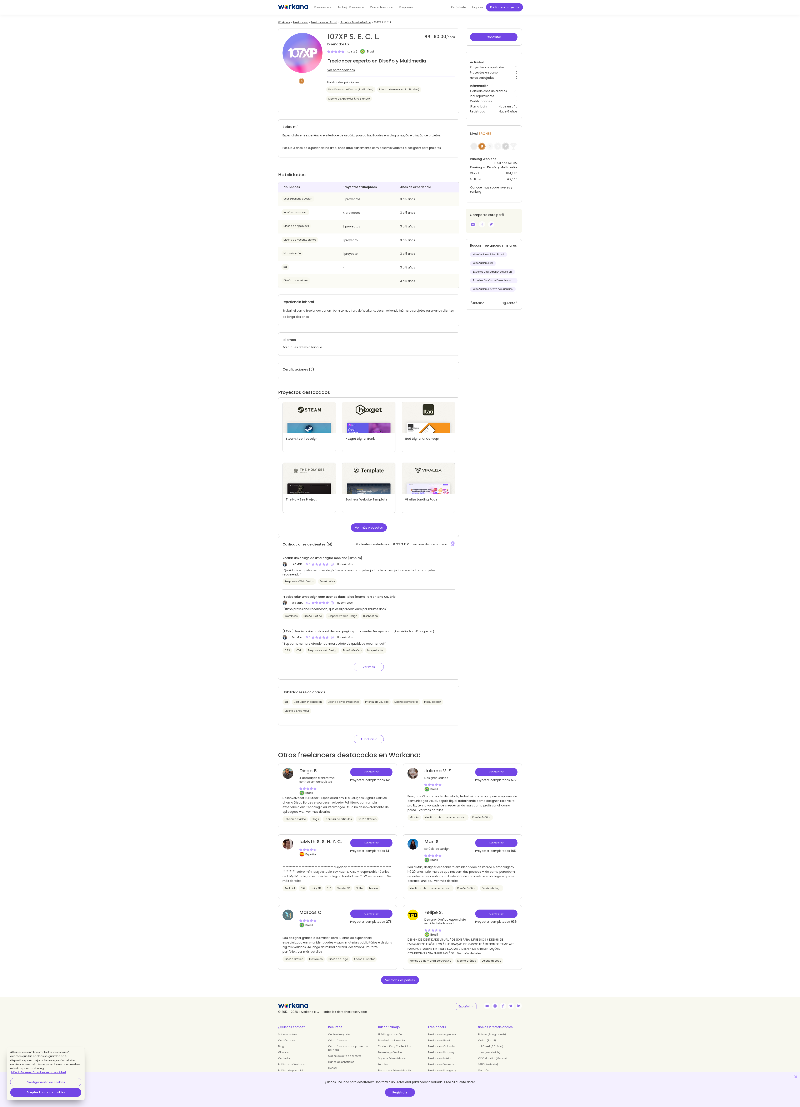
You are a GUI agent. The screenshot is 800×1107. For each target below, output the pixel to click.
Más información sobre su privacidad (38, 1072)
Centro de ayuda (339, 1034)
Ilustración (316, 959)
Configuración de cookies (45, 1082)
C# (303, 888)
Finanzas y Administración (395, 1070)
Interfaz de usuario (295, 212)
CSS (287, 650)
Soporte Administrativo (392, 1058)
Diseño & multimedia (391, 1040)
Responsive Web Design (299, 581)
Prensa (332, 1068)
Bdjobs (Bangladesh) (492, 1034)
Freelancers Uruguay (441, 1052)
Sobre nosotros (287, 1034)
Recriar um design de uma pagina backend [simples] (322, 558)
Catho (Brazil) (487, 1040)
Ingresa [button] (477, 7)
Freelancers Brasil (439, 1040)
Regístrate (400, 1092)
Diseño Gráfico (313, 616)
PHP (329, 888)
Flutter (359, 888)
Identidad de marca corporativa (445, 817)
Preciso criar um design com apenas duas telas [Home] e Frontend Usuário (339, 597)
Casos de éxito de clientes (344, 1056)
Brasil (370, 52)
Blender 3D (343, 888)
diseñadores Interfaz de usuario (492, 289)
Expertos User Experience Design (492, 271)
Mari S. (432, 841)
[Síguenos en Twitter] (511, 1006)
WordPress (291, 616)
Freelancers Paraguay (442, 1070)
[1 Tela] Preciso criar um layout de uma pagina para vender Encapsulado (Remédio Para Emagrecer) (358, 631)
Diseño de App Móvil (296, 226)
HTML (299, 650)
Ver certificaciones (341, 70)
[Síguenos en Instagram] (495, 1006)
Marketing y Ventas (390, 1052)
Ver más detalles (318, 812)
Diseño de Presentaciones (300, 239)
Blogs (315, 819)
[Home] (293, 7)
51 (516, 91)
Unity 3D (316, 888)
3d (285, 267)
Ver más (483, 1070)
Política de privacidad (292, 1070)
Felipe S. (433, 912)
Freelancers (322, 7)
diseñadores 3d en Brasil (488, 254)
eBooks (414, 817)
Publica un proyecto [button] (504, 7)
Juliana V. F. (438, 771)
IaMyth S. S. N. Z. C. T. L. (320, 844)
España (310, 854)
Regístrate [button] (458, 7)
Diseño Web (327, 581)
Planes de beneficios (341, 1062)
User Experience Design (298, 198)
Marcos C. (310, 912)
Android (290, 888)
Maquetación (292, 253)
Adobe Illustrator (364, 959)
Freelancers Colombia (442, 1046)
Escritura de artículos (338, 819)
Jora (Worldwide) (489, 1052)
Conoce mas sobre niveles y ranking (491, 189)
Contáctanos (286, 1040)
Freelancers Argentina (442, 1034)
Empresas (406, 7)
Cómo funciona (381, 7)
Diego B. (308, 771)
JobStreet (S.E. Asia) (490, 1046)
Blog (281, 1046)
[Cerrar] (796, 1077)
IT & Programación (390, 1034)
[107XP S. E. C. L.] (482, 224)
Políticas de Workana (291, 1064)
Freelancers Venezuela (442, 1064)
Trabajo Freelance (351, 7)
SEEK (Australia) (488, 1064)
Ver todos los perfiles (400, 980)
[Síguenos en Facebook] (503, 1006)
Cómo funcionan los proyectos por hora (348, 1048)
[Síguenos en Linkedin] (519, 1006)
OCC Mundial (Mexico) (492, 1058)
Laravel (373, 888)
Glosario (283, 1052)
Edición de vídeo (295, 819)
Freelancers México (440, 1058)
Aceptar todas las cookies (45, 1092)
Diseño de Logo (491, 888)
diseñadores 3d (483, 263)
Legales (383, 1064)
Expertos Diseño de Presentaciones (494, 280)
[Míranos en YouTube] (487, 1006)
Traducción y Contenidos (394, 1046)
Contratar (284, 1058)
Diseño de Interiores (296, 280)
